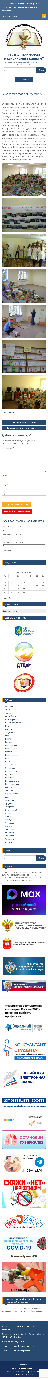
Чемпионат (10, 829)
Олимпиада (10, 768)
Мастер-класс (11, 745)
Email (5, 485)
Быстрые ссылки (10, 16)
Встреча (8, 726)
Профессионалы (12, 781)
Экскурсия (9, 836)
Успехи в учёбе (11, 810)
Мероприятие (11, 748)
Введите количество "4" (13, 534)
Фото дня (9, 819)
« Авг (4, 598)
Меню (26, 79)
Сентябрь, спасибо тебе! (24, 422)
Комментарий (8, 448)
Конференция (11, 742)
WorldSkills (9, 706)
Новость (9, 761)
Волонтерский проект (14, 722)
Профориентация (12, 784)
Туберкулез (10, 806)
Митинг (8, 752)
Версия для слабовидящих (17, 511)
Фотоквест (10, 823)
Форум (8, 816)
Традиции (9, 803)
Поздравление (11, 771)
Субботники (10, 800)
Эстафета (9, 839)
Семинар (9, 790)
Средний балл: (9, 550)
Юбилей (8, 842)
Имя (4, 476)
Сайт (4, 494)
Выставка (9, 729)
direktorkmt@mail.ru (26, 1346)
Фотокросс (10, 826)
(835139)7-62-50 (17, 4)
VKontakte (24, 1365)
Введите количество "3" (13, 542)
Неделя (8, 758)
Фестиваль (10, 813)
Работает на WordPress (17, 1371)
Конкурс (8, 739)
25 (11, 592)
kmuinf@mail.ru (33, 4)
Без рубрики (9, 412)
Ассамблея (10, 713)
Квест (7, 735)
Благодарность (11, 719)
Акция (7, 710)
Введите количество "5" (13, 526)
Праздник (9, 774)
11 (11, 586)
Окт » (11, 598)
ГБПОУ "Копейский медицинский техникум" (24, 56)
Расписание (10, 787)
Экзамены (9, 832)
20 (24, 589)
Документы (10, 732)
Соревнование (11, 794)
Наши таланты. (11, 755)
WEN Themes (27, 1374)
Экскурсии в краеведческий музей (24, 428)
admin (20, 98)
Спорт (7, 797)
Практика (9, 777)
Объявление (10, 764)
